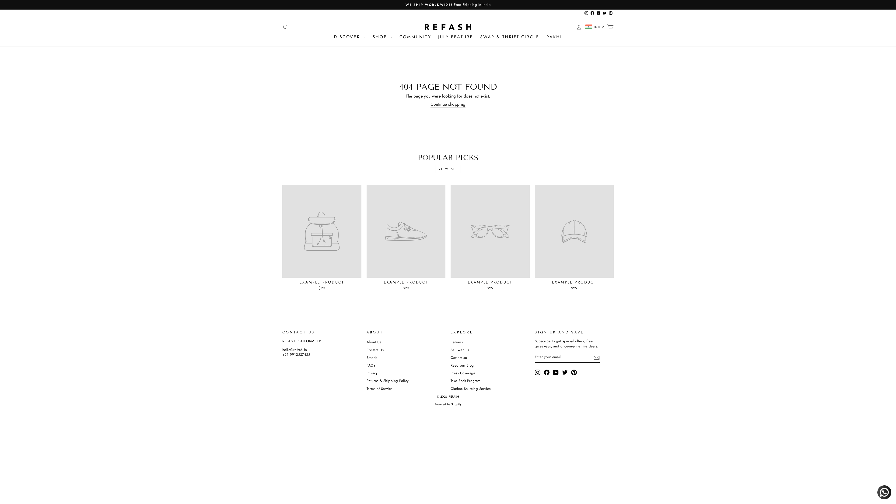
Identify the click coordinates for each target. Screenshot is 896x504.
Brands (372, 357)
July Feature (455, 37)
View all (448, 169)
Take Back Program (466, 380)
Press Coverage (463, 373)
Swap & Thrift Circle (509, 37)
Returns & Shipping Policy (388, 380)
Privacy (372, 373)
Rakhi (554, 37)
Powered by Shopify (448, 404)
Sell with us (460, 350)
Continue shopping (448, 104)
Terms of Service (380, 388)
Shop (381, 37)
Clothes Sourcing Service (471, 388)
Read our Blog (462, 365)
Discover (348, 37)
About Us (374, 342)
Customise (459, 357)
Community (415, 37)
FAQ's (371, 365)
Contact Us (375, 350)
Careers (457, 342)
